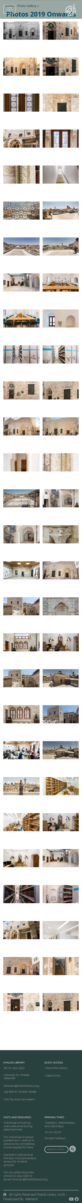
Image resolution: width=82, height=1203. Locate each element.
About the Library (56, 1068)
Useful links (52, 1075)
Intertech (32, 1199)
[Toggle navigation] (9, 9)
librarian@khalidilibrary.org (21, 1085)
